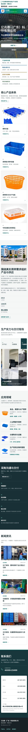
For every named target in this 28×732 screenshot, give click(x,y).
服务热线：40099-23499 (9, 6)
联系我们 (14, 50)
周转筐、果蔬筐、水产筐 (15, 416)
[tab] (6, 343)
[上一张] (2, 32)
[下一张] (25, 32)
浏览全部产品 (4, 100)
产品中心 (3, 729)
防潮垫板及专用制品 (14, 454)
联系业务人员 (5, 476)
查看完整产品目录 (5, 316)
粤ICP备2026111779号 (5, 725)
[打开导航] (25, 11)
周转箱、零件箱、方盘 (15, 429)
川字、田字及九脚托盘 (15, 441)
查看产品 (13, 45)
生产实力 (8, 729)
